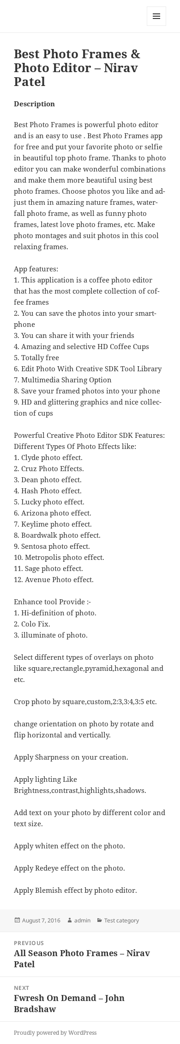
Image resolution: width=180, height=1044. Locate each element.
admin (82, 920)
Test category (121, 920)
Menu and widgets (156, 25)
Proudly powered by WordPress (55, 1033)
